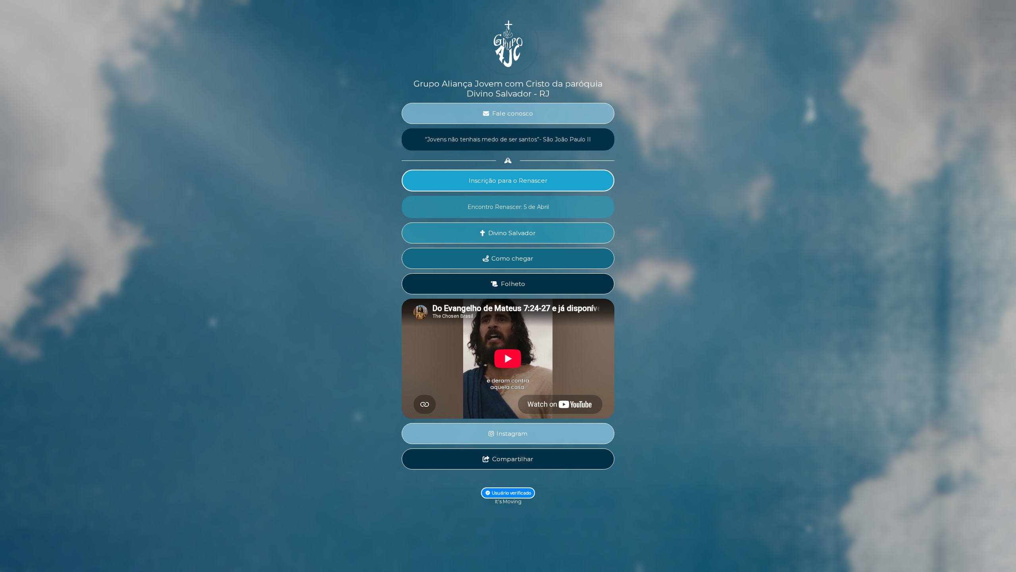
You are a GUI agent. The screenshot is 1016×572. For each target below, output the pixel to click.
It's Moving (508, 501)
